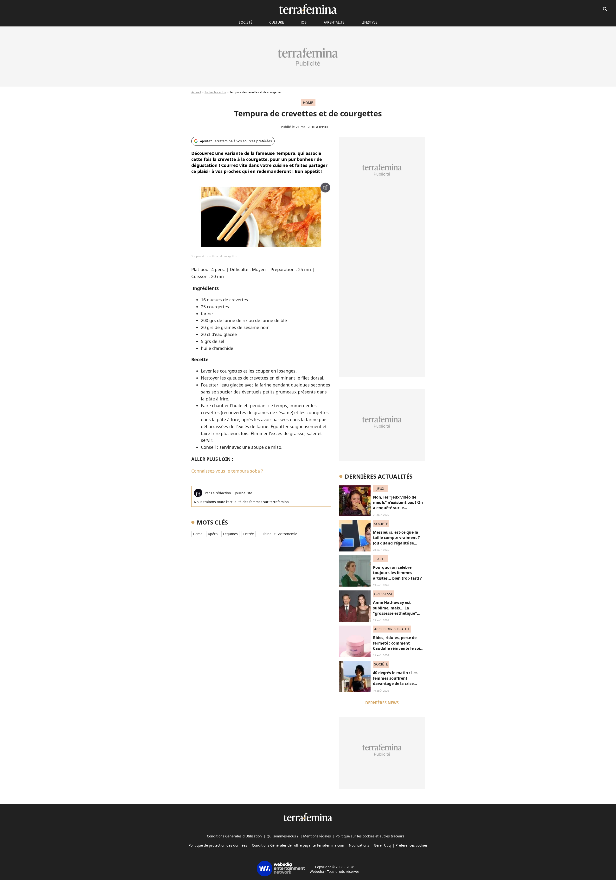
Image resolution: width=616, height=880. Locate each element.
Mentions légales (317, 836)
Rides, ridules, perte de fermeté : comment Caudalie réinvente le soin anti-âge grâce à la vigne (398, 645)
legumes (230, 534)
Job (304, 22)
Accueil (196, 92)
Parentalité (334, 22)
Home (197, 534)
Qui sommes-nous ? (282, 836)
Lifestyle (369, 22)
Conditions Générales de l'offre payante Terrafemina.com (298, 845)
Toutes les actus (215, 92)
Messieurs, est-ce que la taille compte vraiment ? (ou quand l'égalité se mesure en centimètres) (396, 540)
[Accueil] (308, 9)
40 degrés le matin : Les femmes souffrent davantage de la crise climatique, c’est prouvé (395, 680)
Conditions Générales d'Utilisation (234, 836)
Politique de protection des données (218, 845)
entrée (248, 534)
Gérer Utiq (382, 845)
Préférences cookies (412, 845)
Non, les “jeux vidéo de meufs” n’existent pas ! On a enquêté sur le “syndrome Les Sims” (398, 505)
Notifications (359, 845)
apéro (213, 534)
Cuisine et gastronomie (278, 534)
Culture (276, 22)
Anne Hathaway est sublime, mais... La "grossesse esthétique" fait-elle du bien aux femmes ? (395, 613)
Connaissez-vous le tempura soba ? (227, 471)
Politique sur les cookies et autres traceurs (370, 836)
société (245, 22)
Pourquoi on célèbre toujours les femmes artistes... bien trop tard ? (397, 573)
